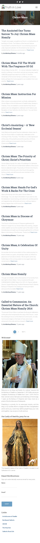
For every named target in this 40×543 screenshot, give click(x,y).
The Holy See (6, 528)
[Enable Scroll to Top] (36, 539)
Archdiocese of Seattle (9, 516)
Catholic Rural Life (8, 531)
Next (23, 332)
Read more (30, 50)
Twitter (20, 2)
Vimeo (22, 2)
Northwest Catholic (8, 520)
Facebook (17, 2)
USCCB (4, 524)
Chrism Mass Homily (14, 274)
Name (3, 483)
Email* (3, 492)
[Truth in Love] (12, 7)
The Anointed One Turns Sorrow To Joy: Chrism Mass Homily (18, 34)
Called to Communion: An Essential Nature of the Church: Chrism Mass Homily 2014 (19, 305)
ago (20, 53)
